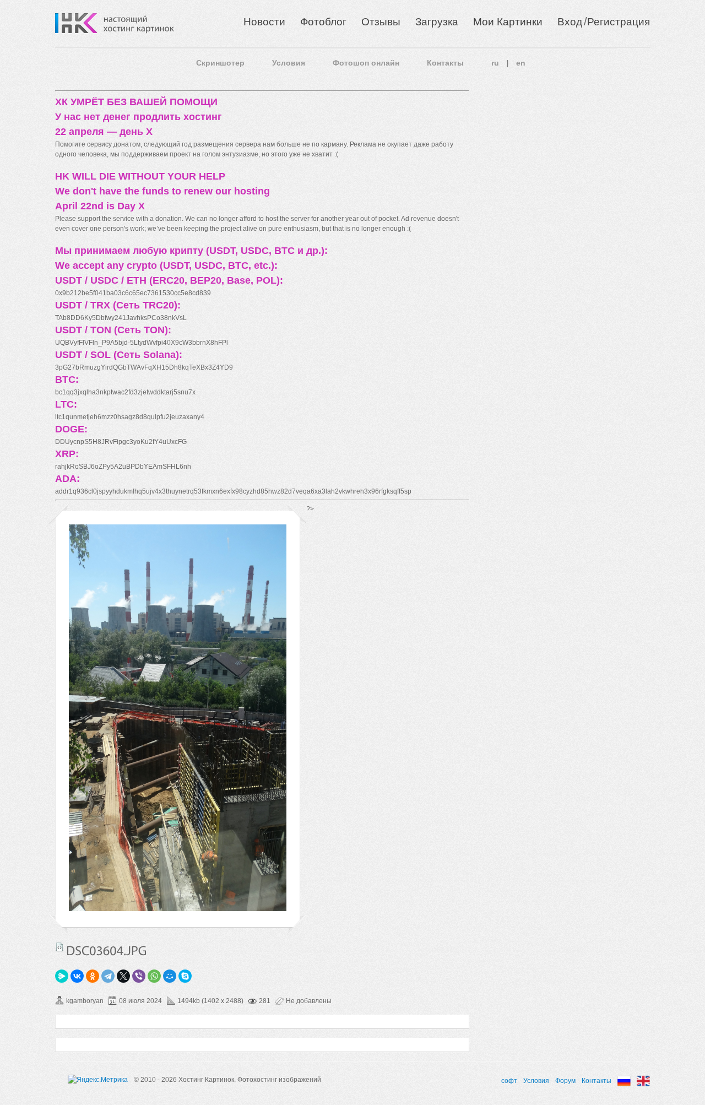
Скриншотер (220, 62)
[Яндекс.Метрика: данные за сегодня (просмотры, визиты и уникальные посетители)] (98, 1080)
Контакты (445, 62)
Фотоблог (323, 22)
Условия (288, 62)
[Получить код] (59, 946)
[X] (123, 976)
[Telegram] (108, 976)
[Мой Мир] (169, 976)
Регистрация (618, 22)
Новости (264, 22)
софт (509, 1081)
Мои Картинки (508, 22)
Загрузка (436, 22)
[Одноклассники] (92, 976)
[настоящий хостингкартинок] (139, 23)
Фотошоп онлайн (366, 62)
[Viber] (138, 976)
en (520, 62)
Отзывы (380, 22)
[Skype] (185, 976)
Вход (569, 22)
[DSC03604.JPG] (177, 909)
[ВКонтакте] (77, 976)
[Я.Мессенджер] (61, 976)
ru (495, 62)
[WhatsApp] (154, 976)
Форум (565, 1081)
